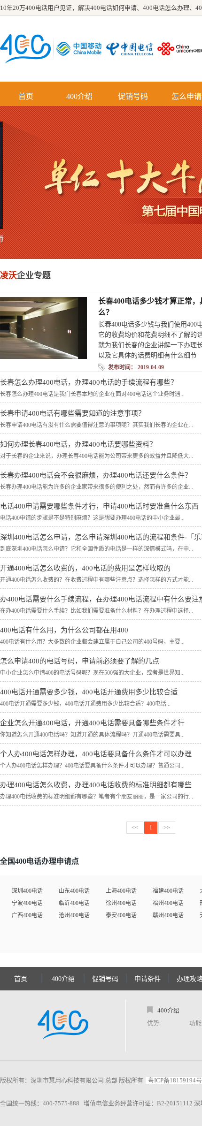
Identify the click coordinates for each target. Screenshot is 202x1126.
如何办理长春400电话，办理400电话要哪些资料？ (78, 444)
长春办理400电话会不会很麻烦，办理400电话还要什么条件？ (96, 475)
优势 (153, 1023)
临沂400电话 (74, 903)
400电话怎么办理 (166, 7)
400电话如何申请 (113, 7)
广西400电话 (27, 915)
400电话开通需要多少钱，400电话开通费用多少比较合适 (89, 692)
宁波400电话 (27, 903)
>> (166, 827)
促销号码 (133, 96)
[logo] (63, 1025)
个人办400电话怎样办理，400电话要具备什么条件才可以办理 (96, 754)
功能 (195, 1023)
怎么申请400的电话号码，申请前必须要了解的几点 (79, 661)
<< (135, 827)
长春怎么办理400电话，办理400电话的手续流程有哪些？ (89, 382)
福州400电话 (168, 903)
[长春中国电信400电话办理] (131, 49)
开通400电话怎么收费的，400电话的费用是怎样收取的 (85, 568)
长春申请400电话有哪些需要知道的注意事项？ (72, 413)
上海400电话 (121, 891)
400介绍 (79, 96)
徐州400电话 (121, 903)
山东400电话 (74, 891)
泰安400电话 (121, 915)
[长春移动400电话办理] (81, 49)
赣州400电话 (168, 915)
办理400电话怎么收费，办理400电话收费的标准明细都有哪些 (96, 785)
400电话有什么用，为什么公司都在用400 (64, 630)
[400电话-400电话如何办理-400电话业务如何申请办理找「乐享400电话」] (25, 49)
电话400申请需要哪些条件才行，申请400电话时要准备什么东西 (99, 506)
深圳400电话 (27, 891)
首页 (25, 96)
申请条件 (147, 978)
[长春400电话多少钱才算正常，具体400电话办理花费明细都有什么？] (43, 356)
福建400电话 (168, 891)
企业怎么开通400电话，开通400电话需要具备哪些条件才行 (92, 723)
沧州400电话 (74, 915)
